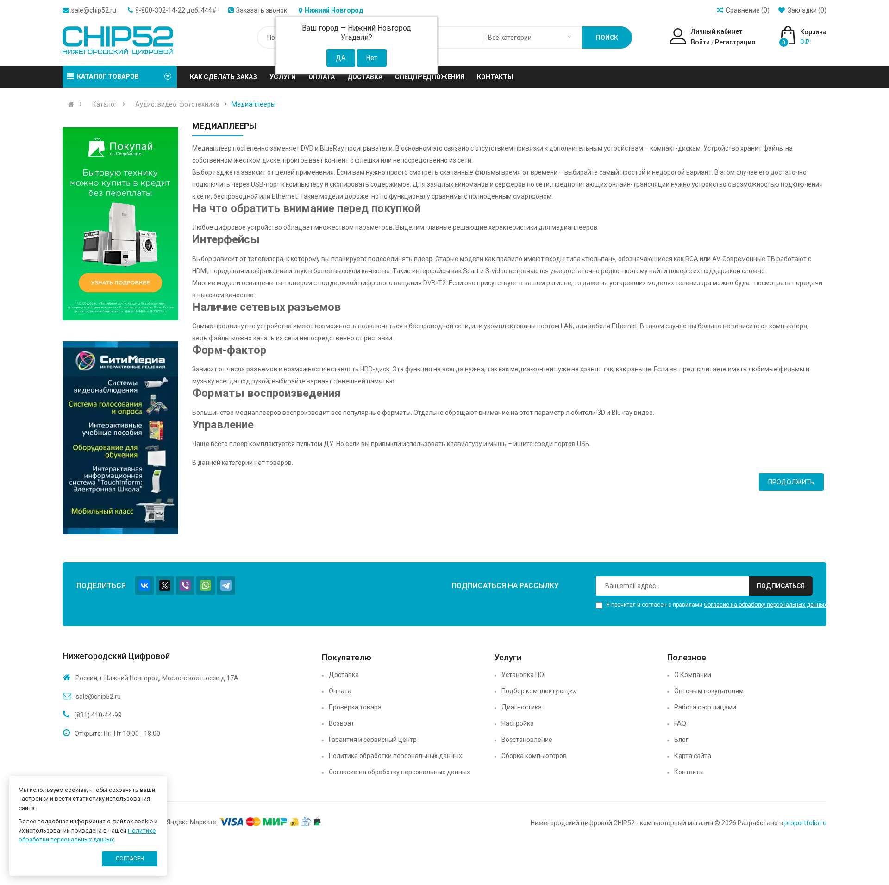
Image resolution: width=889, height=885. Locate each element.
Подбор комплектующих (538, 691)
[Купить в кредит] (120, 223)
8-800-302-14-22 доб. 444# (176, 10)
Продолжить (791, 482)
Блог (681, 739)
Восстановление (526, 739)
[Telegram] (226, 585)
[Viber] (185, 585)
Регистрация (735, 42)
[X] (165, 585)
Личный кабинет (716, 31)
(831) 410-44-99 (98, 715)
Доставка (344, 674)
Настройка (517, 723)
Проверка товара (355, 707)
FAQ (680, 723)
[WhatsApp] (205, 585)
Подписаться (781, 586)
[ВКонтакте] (144, 585)
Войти (700, 42)
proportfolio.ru (805, 823)
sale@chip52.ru (93, 10)
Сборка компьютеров (534, 755)
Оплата (340, 691)
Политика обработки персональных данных (395, 755)
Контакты (689, 772)
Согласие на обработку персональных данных (765, 605)
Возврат (341, 723)
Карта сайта (692, 755)
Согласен (130, 858)
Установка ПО (522, 674)
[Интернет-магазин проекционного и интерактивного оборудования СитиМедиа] (120, 437)
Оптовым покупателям (709, 691)
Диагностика (521, 707)
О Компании (692, 674)
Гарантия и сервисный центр (373, 739)
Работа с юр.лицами (705, 707)
